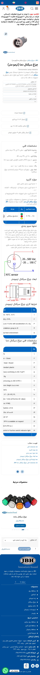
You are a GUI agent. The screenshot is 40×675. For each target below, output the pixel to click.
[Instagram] (37, 666)
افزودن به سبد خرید (24, 549)
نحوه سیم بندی (31, 453)
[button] (6, 34)
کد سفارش (33, 540)
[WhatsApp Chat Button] (5, 670)
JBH (36, 60)
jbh (7, 202)
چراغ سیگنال (30, 60)
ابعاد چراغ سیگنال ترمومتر (28, 456)
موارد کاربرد (32, 450)
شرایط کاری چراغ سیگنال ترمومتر (26, 460)
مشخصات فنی (31, 447)
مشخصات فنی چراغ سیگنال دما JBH (25, 463)
